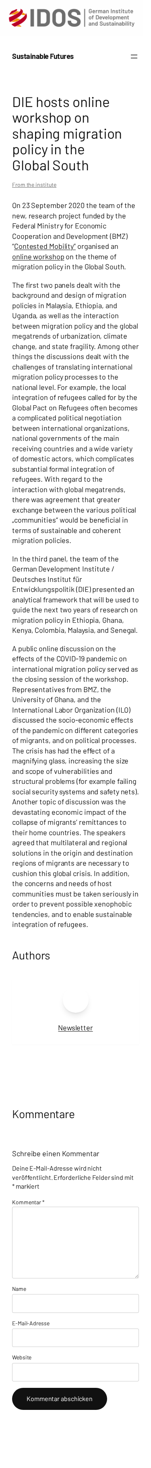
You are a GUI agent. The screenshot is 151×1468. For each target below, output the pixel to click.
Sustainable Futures (43, 56)
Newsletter (75, 1027)
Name (19, 1288)
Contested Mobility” (45, 246)
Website (21, 1357)
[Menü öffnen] (134, 56)
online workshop (38, 256)
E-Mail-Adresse (31, 1323)
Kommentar (28, 1202)
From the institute (34, 184)
